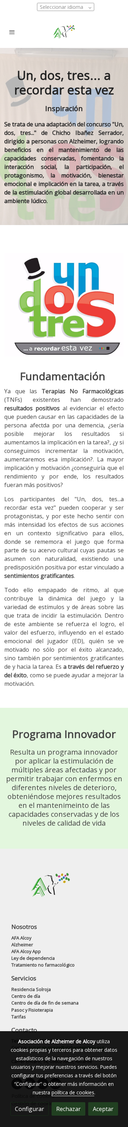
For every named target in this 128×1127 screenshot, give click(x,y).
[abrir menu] (12, 32)
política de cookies (73, 1092)
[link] (64, 32)
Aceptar (103, 1109)
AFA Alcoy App (26, 951)
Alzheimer (22, 944)
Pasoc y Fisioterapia (32, 1010)
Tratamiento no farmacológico (43, 965)
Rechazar (68, 1109)
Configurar (29, 1109)
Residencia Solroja (31, 989)
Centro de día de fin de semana (45, 1003)
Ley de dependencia (33, 958)
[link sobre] (64, 889)
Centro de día (25, 996)
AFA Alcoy (21, 938)
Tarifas (18, 1016)
